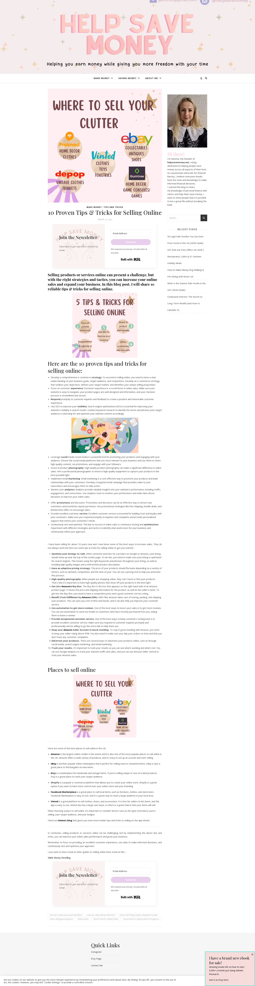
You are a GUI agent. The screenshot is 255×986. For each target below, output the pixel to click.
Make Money (101, 78)
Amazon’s (66, 586)
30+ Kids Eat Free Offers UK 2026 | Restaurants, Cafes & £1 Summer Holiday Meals (185, 256)
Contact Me (97, 965)
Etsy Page (96, 958)
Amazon (86, 597)
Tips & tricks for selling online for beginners (141, 919)
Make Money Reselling (59, 857)
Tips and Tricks (113, 207)
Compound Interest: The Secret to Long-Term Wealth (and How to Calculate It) (184, 303)
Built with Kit (130, 259)
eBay (53, 763)
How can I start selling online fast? (101, 915)
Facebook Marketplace (63, 791)
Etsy (53, 773)
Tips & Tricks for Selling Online (105, 919)
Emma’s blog (65, 820)
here (226, 979)
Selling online (83, 919)
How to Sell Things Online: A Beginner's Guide (138, 915)
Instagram (96, 951)
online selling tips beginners (61, 919)
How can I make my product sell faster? (66, 915)
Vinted (54, 801)
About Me (151, 78)
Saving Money (127, 78)
